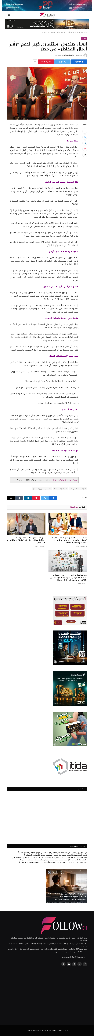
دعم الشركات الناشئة (60, 488)
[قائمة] (84, 15)
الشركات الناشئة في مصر (78, 488)
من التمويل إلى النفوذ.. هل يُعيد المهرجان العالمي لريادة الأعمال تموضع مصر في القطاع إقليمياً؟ (52, 852)
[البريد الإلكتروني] (85, 154)
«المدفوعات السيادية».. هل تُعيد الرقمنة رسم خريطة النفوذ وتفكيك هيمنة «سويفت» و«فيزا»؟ (53, 859)
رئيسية (84, 38)
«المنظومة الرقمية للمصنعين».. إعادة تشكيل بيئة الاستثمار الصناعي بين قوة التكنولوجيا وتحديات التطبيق (49, 857)
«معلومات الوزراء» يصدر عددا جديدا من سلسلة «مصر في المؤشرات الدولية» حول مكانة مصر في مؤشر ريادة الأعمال (68, 578)
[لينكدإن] (85, 142)
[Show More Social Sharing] (35, 61)
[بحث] (9, 15)
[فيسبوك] (85, 131)
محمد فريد (48, 488)
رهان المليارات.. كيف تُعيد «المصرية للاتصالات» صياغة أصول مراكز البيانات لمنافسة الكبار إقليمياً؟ (53, 862)
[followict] (47, 15)
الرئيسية (84, 32)
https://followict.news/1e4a (65, 480)
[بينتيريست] (85, 148)
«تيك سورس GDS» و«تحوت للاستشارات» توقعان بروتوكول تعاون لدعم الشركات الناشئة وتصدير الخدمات (69, 540)
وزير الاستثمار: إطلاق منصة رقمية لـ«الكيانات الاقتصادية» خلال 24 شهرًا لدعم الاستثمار (26, 540)
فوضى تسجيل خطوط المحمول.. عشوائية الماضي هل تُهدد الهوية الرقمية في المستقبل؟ (55, 855)
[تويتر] (85, 137)
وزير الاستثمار (37, 488)
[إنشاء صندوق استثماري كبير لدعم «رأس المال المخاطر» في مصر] (47, 93)
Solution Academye (55, 1030)
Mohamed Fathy (68, 55)
